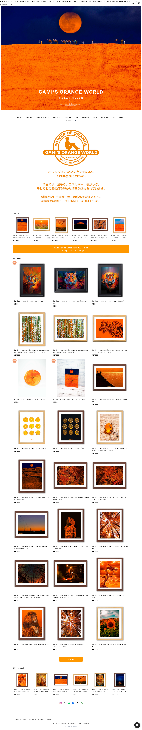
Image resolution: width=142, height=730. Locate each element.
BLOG (95, 117)
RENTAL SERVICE (71, 117)
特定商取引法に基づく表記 (36, 719)
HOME (19, 117)
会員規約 (49, 719)
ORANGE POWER (42, 117)
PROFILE (29, 117)
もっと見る (71, 659)
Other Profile (118, 117)
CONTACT (105, 117)
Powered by (69, 726)
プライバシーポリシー (20, 719)
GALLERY (85, 117)
